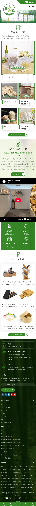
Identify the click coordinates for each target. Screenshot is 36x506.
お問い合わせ (5, 410)
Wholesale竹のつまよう (8, 436)
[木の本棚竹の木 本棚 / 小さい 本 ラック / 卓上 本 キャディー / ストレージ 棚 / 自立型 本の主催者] (26, 275)
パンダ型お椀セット (7, 458)
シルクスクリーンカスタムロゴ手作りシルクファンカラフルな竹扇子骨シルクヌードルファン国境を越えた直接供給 (18, 469)
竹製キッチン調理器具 (7, 449)
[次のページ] (33, 16)
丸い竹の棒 (4, 452)
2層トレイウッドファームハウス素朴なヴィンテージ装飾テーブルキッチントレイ (18, 466)
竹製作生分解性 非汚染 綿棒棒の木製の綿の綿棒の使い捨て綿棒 (18, 478)
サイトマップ (5, 416)
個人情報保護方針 (6, 422)
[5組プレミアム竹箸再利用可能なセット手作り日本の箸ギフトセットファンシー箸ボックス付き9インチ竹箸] (9, 297)
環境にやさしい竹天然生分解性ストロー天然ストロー (16, 472)
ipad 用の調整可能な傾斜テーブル (10, 442)
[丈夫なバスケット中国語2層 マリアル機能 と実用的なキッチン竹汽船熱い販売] (26, 319)
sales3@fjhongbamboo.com (21, 354)
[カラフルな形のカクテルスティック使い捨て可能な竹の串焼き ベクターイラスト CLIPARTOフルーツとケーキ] (9, 319)
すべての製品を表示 (16, 135)
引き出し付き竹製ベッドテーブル (10, 439)
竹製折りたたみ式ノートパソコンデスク (12, 446)
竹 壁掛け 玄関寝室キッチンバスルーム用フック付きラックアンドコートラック (18, 487)
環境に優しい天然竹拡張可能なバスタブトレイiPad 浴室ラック (18, 484)
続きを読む (16, 174)
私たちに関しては (6, 407)
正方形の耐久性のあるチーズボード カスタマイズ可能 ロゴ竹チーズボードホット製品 (18, 481)
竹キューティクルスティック (9, 455)
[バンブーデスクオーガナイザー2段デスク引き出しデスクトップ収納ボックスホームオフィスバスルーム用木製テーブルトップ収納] (9, 275)
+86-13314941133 (16, 346)
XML (2, 419)
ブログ (3, 413)
